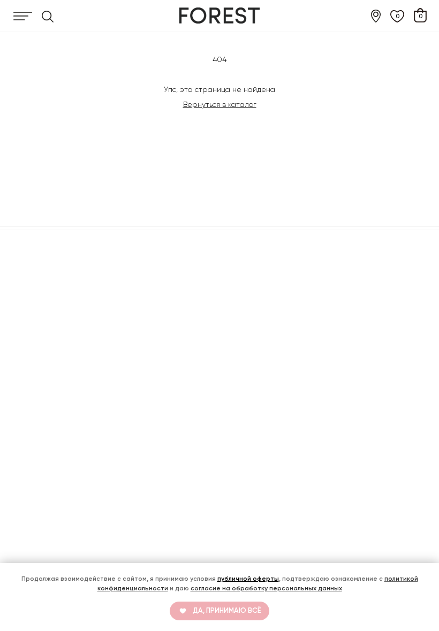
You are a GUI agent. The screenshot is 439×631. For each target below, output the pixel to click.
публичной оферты (248, 578)
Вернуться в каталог (219, 104)
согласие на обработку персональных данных (266, 588)
